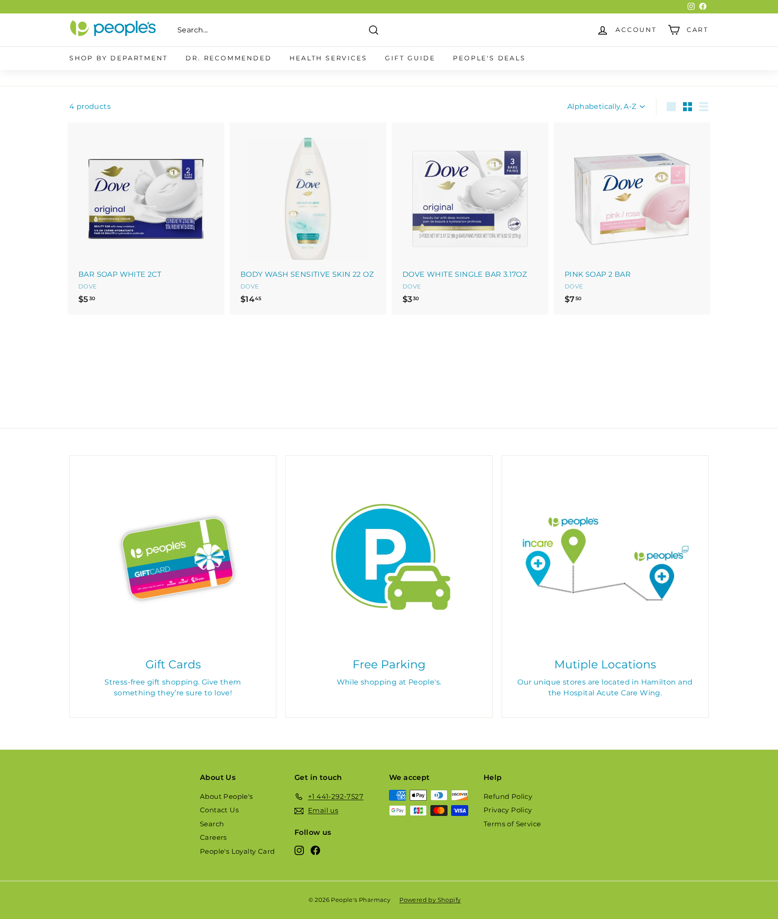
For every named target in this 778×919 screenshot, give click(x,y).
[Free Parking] (389, 559)
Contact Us (219, 810)
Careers (213, 837)
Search (212, 824)
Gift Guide (410, 58)
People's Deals (489, 58)
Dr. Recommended (228, 58)
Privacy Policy (508, 810)
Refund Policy (508, 796)
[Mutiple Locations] (605, 559)
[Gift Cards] (172, 559)
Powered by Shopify (430, 899)
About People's (226, 796)
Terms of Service (512, 824)
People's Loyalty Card (237, 851)
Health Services (328, 58)
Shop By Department (118, 58)
